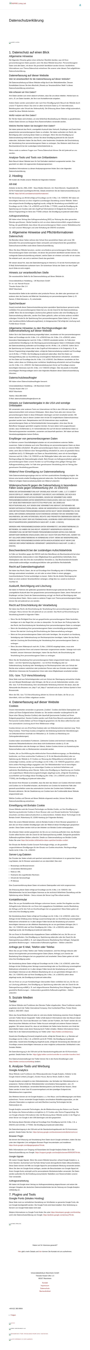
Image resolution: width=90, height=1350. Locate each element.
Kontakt (45, 1283)
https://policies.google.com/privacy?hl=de (58, 1215)
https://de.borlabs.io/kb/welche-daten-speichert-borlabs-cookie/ (44, 840)
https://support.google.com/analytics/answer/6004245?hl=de (57, 1152)
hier (40, 1251)
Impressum (45, 1286)
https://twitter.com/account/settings (22, 1061)
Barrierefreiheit (45, 1291)
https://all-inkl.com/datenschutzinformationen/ (31, 193)
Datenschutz (45, 1288)
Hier (19, 1251)
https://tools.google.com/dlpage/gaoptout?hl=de (26, 1145)
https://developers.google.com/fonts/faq (65, 1212)
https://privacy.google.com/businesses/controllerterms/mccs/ (55, 1132)
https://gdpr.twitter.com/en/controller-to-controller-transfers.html (56, 1054)
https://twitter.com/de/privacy (62, 1032)
